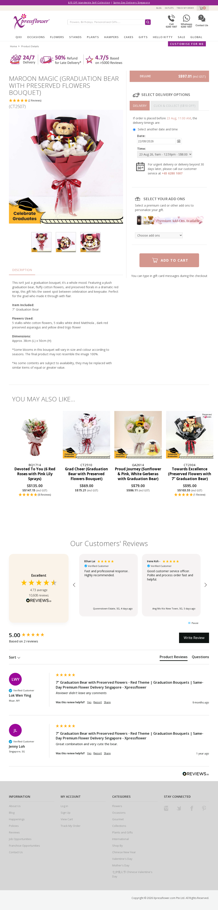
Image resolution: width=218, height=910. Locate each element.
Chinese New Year (124, 852)
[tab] (140, 105)
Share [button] (107, 702)
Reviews (14, 832)
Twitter (178, 808)
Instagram (166, 808)
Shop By (117, 845)
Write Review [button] (194, 637)
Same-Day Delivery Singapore (131, 2)
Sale (181, 37)
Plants (93, 37)
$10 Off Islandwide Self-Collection (89, 2)
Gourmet (118, 819)
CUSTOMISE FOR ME (187, 44)
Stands (75, 37)
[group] (31, 635)
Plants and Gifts (122, 832)
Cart (201, 8)
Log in (64, 806)
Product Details (30, 46)
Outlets (169, 8)
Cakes (128, 37)
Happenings (17, 819)
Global (196, 37)
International (120, 839)
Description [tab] (22, 270)
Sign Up (65, 812)
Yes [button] (89, 702)
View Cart (67, 819)
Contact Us (16, 852)
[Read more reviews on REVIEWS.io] (39, 600)
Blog (159, 8)
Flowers (57, 37)
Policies (14, 826)
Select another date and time (158, 129)
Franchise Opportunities (24, 845)
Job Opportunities (20, 839)
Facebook (191, 808)
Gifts (143, 37)
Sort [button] (13, 657)
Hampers (111, 37)
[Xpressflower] (31, 21)
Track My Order (185, 8)
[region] (140, 585)
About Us (15, 806)
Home (13, 46)
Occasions (36, 37)
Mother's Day (120, 865)
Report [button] (97, 702)
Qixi (19, 37)
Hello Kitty (163, 37)
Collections (119, 826)
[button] (66, 100)
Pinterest (204, 808)
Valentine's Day (122, 859)
